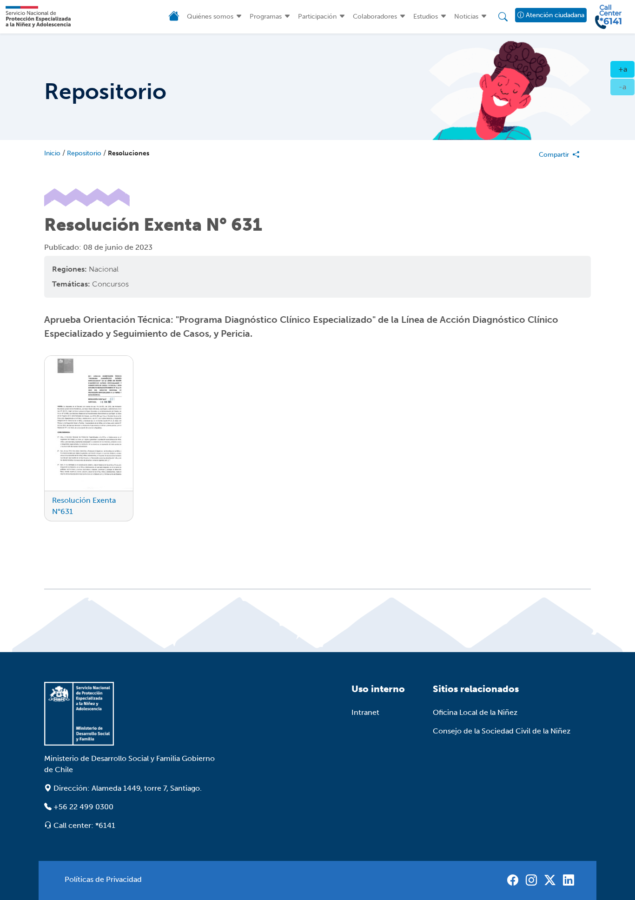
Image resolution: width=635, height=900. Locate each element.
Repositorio (84, 153)
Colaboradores (375, 16)
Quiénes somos (210, 16)
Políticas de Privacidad (103, 879)
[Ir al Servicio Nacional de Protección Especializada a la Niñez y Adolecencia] (131, 714)
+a (626, 68)
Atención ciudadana (553, 15)
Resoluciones (128, 153)
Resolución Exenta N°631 (84, 506)
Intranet (365, 712)
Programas (266, 16)
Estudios (425, 16)
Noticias (466, 16)
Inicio (52, 153)
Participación (317, 16)
